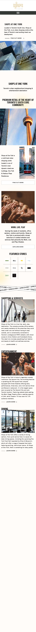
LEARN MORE (10, 344)
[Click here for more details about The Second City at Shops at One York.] (21, 268)
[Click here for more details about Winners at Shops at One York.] (29, 268)
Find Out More (18, 182)
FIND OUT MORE (16, 38)
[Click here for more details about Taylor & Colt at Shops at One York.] (14, 268)
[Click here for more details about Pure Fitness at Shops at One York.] (29, 260)
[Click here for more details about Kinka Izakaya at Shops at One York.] (14, 260)
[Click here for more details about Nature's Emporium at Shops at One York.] (7, 275)
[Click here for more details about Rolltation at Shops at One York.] (7, 268)
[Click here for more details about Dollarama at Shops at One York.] (7, 260)
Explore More (18, 247)
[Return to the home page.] (18, 5)
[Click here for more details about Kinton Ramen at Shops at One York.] (21, 260)
